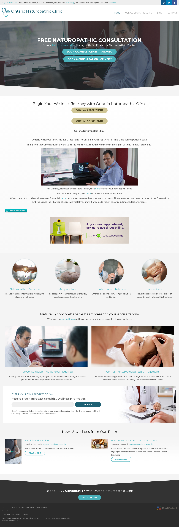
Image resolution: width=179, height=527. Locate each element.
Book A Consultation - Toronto (89, 51)
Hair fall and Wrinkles (37, 440)
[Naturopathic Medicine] (25, 271)
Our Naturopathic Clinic (138, 13)
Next (176, 55)
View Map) (112, 2)
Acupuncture (67, 289)
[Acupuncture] (68, 271)
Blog (159, 13)
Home (117, 13)
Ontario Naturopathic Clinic (36, 11)
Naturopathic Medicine (25, 289)
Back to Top (6, 511)
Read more (35, 453)
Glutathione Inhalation (111, 289)
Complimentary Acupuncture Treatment (132, 371)
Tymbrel (15, 520)
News (61, 444)
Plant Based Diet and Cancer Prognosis (134, 440)
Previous (3, 55)
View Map (70, 2)
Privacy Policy (35, 507)
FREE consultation (64, 45)
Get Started (89, 497)
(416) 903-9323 (10, 2)
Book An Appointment (89, 110)
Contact (172, 13)
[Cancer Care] (154, 271)
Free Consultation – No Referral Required (46, 371)
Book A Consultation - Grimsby (89, 59)
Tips (65, 444)
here (97, 188)
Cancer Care (154, 289)
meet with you (67, 318)
